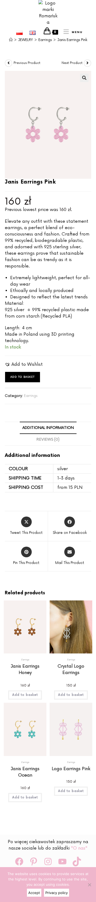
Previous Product (27, 63)
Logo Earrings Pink (71, 768)
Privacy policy (56, 893)
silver (62, 469)
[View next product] (87, 63)
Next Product (72, 63)
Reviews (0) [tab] (48, 439)
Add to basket (22, 377)
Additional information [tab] (48, 427)
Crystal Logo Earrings (71, 669)
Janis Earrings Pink (72, 40)
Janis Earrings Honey (25, 669)
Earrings (30, 396)
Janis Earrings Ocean (25, 772)
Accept (34, 893)
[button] (84, 78)
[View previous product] (8, 63)
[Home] (11, 40)
